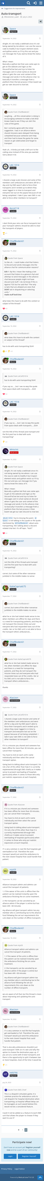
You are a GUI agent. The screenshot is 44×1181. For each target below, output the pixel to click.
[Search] (28, 3)
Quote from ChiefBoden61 (18, 112)
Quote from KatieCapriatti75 (19, 659)
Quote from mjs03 (15, 945)
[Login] (34, 3)
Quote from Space (15, 258)
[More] (40, 38)
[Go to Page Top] (40, 1177)
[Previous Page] (19, 1130)
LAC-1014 (8, 518)
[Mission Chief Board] (3, 3)
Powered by (22, 1177)
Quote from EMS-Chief (17, 1090)
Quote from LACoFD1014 (18, 376)
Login (10, 1156)
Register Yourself (29, 1156)
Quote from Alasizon (16, 804)
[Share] (40, 21)
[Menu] (40, 3)
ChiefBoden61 (22, 523)
